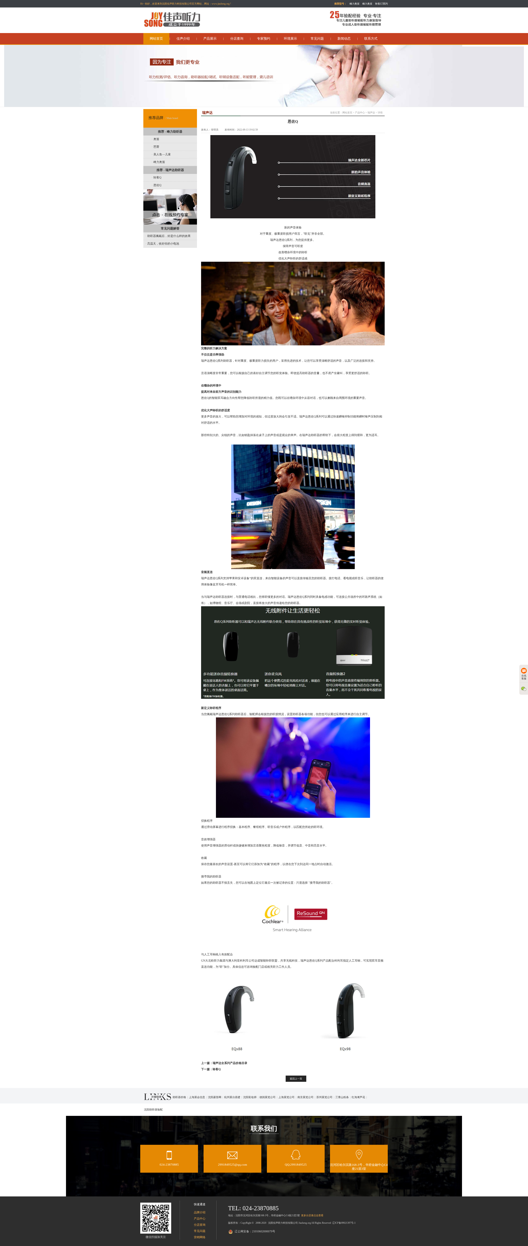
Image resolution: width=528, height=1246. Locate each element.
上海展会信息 (197, 1097)
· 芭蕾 (155, 146)
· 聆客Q (156, 177)
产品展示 (210, 38)
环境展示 (290, 38)
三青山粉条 (342, 1097)
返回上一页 (296, 1078)
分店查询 (236, 38)
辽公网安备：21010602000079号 (255, 1231)
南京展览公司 (305, 1097)
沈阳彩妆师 (250, 1097)
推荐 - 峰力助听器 (170, 131)
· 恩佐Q (156, 185)
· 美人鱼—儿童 (161, 154)
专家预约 (263, 38)
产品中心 (360, 112)
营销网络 (199, 1237)
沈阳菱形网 (214, 1097)
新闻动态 (344, 38)
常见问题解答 (170, 228)
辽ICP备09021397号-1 (344, 1222)
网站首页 (156, 38)
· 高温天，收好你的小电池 (162, 243)
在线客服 (523, 677)
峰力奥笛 (367, 3)
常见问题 (317, 38)
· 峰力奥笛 (158, 162)
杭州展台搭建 (232, 1097)
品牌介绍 (199, 1212)
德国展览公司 (267, 1097)
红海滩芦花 (358, 1097)
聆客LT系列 (381, 3)
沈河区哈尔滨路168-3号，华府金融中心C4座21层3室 (359, 1166)
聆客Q (217, 1069)
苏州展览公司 (324, 1097)
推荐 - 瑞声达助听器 (170, 170)
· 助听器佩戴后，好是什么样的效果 (168, 236)
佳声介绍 (183, 38)
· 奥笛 (155, 139)
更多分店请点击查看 (312, 1215)
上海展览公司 (286, 1097)
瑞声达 (371, 112)
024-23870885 (169, 1164)
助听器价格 (179, 1097)
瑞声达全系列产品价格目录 (230, 1063)
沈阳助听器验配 (153, 1109)
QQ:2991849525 (296, 1164)
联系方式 (370, 38)
